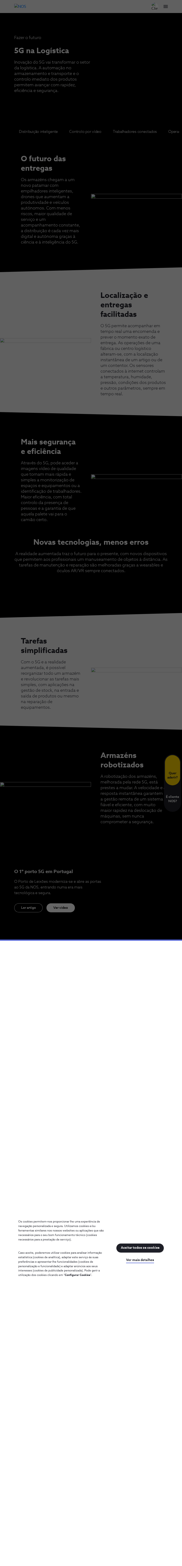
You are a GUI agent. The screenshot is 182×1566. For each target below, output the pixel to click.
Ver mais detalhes (140, 1260)
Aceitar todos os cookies (140, 1247)
